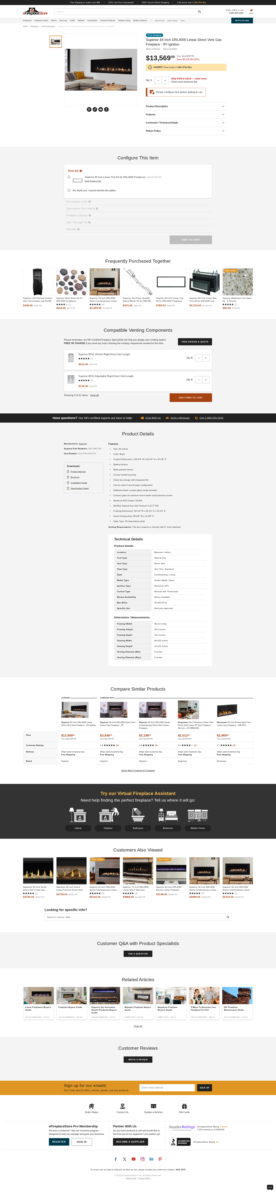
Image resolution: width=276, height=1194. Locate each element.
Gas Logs (63, 21)
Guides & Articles (140, 21)
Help (183, 21)
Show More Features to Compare (138, 770)
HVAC (72, 21)
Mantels (81, 21)
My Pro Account (242, 21)
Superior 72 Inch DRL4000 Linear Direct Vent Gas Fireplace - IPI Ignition (135, 888)
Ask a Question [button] (170, 49)
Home (25, 26)
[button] (178, 418)
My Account (160, 21)
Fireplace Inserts (41, 21)
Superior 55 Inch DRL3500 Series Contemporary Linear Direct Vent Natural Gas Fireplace (103, 888)
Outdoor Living (124, 21)
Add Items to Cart (191, 397)
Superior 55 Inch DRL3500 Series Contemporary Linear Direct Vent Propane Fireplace (237, 888)
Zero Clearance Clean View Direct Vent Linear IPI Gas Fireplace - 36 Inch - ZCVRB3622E (195, 725)
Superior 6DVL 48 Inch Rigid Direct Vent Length (104, 354)
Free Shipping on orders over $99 (85, 2)
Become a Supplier (130, 1142)
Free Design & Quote (195, 342)
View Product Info (93, 181)
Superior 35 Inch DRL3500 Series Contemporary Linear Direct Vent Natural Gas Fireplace (202, 888)
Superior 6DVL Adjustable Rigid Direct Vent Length (106, 376)
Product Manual (78, 471)
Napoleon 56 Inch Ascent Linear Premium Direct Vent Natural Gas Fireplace (69, 888)
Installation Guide (79, 483)
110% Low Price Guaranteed (121, 2)
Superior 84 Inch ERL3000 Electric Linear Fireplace (169, 888)
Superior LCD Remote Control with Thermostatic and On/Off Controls (37, 299)
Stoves (54, 21)
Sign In (82, 1142)
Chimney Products (107, 21)
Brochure (75, 477)
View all (138, 1026)
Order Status (172, 21)
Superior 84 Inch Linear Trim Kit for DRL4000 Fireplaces (170, 299)
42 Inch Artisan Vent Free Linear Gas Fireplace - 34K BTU (234, 723)
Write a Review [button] (153, 49)
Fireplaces (27, 21)
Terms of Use (131, 1178)
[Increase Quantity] (165, 80)
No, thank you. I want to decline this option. (94, 190)
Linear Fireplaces (48, 26)
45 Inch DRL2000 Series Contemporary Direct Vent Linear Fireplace (154, 725)
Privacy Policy (144, 1178)
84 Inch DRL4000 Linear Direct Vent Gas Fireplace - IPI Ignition (78, 723)
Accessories (92, 21)
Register (59, 1142)
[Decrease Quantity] (158, 80)
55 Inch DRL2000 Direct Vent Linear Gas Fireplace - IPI (117, 723)
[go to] (38, 282)
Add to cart (191, 240)
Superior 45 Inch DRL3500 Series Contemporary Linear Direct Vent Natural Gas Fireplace (103, 299)
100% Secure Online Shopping (155, 2)
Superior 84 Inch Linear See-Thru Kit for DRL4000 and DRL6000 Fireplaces (203, 299)
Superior (83, 444)
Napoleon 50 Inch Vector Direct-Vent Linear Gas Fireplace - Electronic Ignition (37, 888)
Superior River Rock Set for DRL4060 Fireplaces (69, 299)
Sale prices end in (191, 2)
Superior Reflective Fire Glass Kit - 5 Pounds (237, 299)
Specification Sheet (80, 488)
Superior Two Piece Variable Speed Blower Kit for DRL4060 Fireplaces (137, 299)
